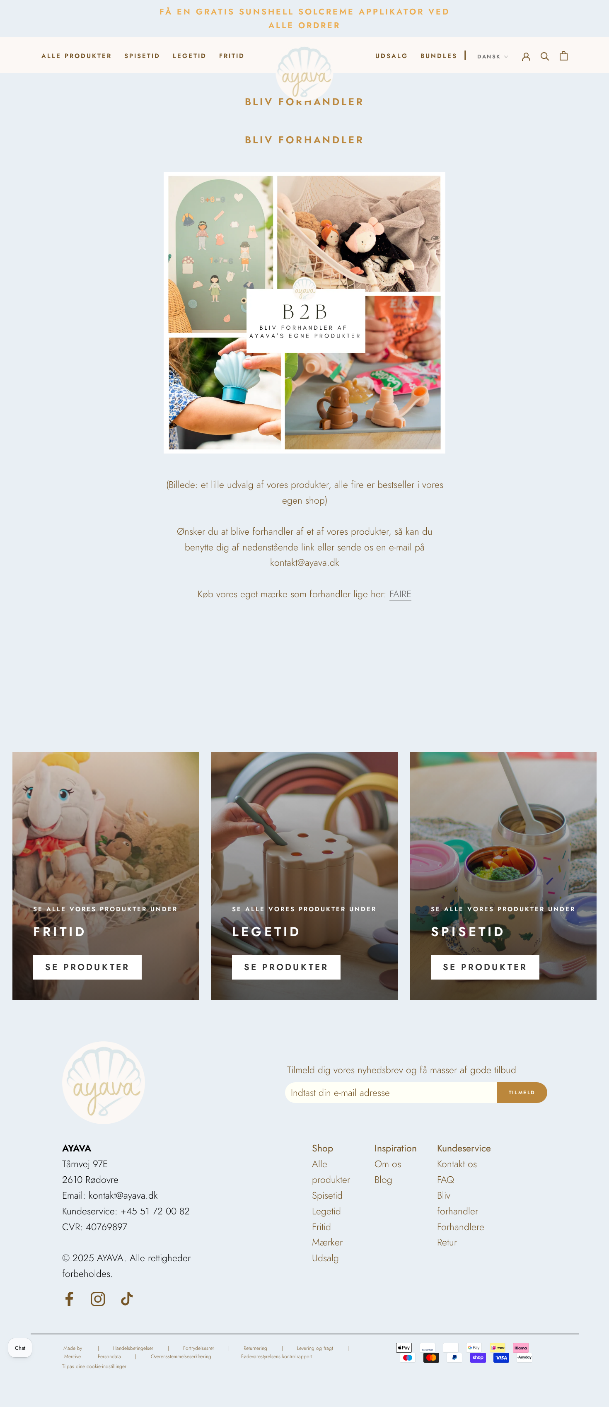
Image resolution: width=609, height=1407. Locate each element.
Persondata (109, 1356)
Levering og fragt (315, 1348)
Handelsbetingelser (133, 1348)
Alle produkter (76, 55)
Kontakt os (457, 1164)
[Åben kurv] (564, 55)
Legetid (190, 55)
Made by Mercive (72, 1352)
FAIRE (400, 594)
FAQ (445, 1180)
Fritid (232, 55)
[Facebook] (69, 1298)
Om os (388, 1164)
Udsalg (325, 1258)
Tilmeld (522, 1092)
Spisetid (142, 55)
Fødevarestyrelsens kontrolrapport (276, 1356)
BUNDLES (438, 55)
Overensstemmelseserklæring (181, 1356)
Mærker (327, 1242)
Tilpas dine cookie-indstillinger (94, 1366)
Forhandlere (460, 1227)
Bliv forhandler (457, 1203)
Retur (447, 1242)
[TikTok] (127, 1298)
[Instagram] (98, 1298)
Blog (383, 1180)
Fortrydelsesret (198, 1348)
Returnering (255, 1348)
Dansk (489, 56)
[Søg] (545, 55)
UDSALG (391, 55)
